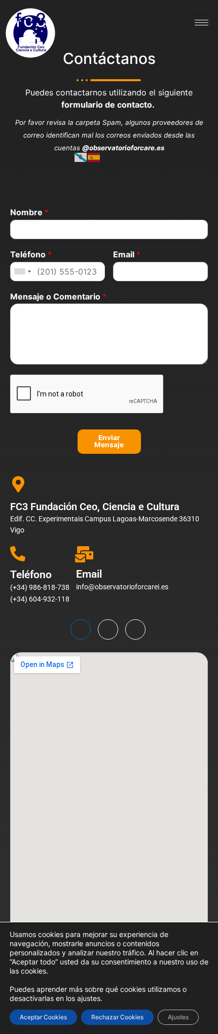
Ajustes (178, 1017)
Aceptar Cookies (43, 1017)
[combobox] (22, 271)
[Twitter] (108, 629)
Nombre (29, 212)
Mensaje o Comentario (58, 296)
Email (126, 254)
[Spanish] (94, 157)
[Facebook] (80, 629)
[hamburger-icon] (201, 22)
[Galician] (81, 157)
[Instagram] (135, 629)
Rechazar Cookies (117, 1017)
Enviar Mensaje (109, 441)
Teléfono (31, 254)
